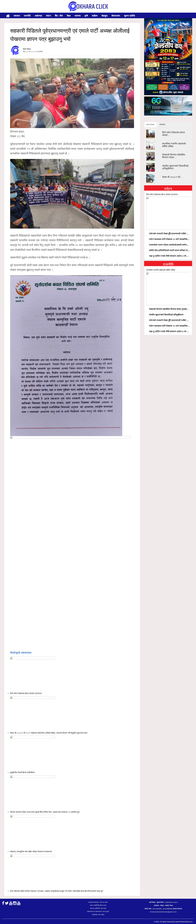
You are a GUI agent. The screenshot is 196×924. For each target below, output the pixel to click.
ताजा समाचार (150, 124)
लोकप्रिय (162, 124)
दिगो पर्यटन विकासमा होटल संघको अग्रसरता (26, 693)
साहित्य (94, 15)
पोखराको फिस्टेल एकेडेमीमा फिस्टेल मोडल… (173, 156)
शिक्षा (69, 15)
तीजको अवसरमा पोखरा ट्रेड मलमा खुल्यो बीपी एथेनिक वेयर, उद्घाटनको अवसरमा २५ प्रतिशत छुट (45, 811)
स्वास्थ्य (78, 15)
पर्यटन (48, 15)
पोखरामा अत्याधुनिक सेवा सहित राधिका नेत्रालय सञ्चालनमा (31, 851)
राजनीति (27, 15)
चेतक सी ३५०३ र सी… (172, 177)
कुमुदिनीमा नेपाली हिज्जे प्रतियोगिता (22, 772)
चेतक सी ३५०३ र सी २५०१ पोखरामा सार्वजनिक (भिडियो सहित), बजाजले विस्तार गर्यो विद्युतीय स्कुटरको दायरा (48, 732)
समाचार (17, 15)
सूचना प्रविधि (129, 15)
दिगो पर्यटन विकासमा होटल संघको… (173, 133)
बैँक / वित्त (59, 15)
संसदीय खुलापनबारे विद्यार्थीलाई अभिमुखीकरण (175, 167)
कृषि (86, 15)
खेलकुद (104, 15)
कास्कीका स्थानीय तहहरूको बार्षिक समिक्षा (174, 145)
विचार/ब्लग (116, 15)
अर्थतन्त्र (38, 15)
